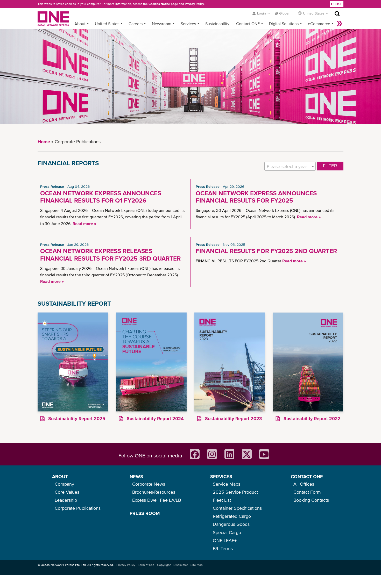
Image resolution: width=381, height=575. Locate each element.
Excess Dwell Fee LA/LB (156, 500)
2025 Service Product (235, 492)
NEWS (136, 476)
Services (188, 23)
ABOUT (60, 476)
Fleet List (222, 500)
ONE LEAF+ (225, 540)
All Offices (303, 484)
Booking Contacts (311, 500)
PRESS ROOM (145, 513)
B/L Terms (223, 548)
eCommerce (319, 23)
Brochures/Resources (153, 492)
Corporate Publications (78, 508)
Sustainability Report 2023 (233, 418)
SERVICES (221, 476)
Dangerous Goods (231, 524)
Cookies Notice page (163, 4)
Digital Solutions (284, 23)
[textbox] (290, 166)
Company (64, 484)
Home (44, 141)
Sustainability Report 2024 (154, 418)
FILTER (330, 166)
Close (336, 4)
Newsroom (161, 23)
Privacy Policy (194, 4)
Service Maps (226, 484)
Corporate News (148, 484)
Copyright (164, 565)
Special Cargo (227, 532)
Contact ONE (248, 23)
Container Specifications (237, 508)
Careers (136, 23)
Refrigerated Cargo (232, 516)
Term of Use (146, 565)
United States (107, 23)
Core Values (67, 492)
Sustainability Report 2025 (76, 418)
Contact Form (307, 492)
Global (284, 13)
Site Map (196, 565)
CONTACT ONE (307, 476)
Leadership (66, 500)
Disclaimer (180, 565)
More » (339, 23)
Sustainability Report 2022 (311, 418)
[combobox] (290, 166)
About (80, 23)
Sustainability (217, 23)
